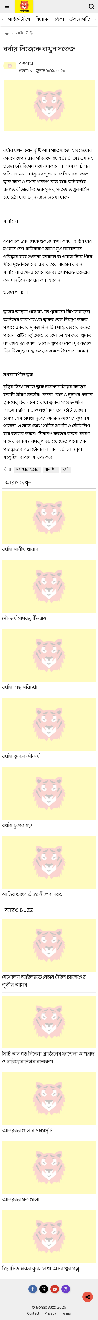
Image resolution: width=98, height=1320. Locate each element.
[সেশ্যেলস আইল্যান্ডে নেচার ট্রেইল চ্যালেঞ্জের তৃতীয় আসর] (49, 955)
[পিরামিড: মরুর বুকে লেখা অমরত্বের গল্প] (49, 1243)
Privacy (50, 1314)
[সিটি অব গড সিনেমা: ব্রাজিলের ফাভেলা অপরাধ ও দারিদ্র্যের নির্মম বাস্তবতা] (49, 1032)
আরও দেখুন (18, 483)
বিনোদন (42, 19)
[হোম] (7, 34)
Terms (66, 1314)
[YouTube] (54, 1289)
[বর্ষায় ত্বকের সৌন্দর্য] (49, 731)
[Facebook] (32, 1289)
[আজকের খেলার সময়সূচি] (49, 1105)
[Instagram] (65, 1289)
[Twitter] (43, 1289)
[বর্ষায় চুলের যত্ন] (49, 800)
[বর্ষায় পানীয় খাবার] (49, 524)
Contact (33, 1314)
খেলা (59, 19)
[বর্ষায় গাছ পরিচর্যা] (49, 662)
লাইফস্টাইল (19, 19)
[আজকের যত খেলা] (49, 1174)
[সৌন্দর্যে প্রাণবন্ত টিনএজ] (49, 593)
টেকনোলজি (79, 19)
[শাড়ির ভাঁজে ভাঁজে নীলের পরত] (49, 869)
